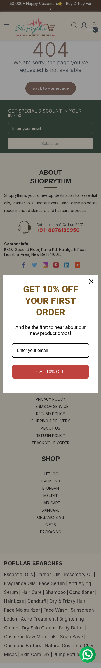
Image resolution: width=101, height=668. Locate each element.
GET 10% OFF (50, 371)
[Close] (91, 281)
